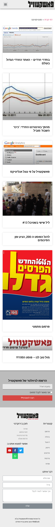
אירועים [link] (47, 453)
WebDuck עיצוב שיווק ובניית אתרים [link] (27, 522)
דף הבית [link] (48, 19)
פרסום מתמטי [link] (41, 326)
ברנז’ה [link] (47, 437)
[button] (5, 4)
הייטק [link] (48, 448)
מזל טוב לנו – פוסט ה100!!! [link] (33, 357)
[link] (32, 4)
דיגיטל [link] (47, 442)
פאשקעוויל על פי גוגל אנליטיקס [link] (30, 171)
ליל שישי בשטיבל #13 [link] (36, 222)
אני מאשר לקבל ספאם (40, 392)
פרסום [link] (47, 432)
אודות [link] (48, 464)
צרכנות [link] (47, 458)
